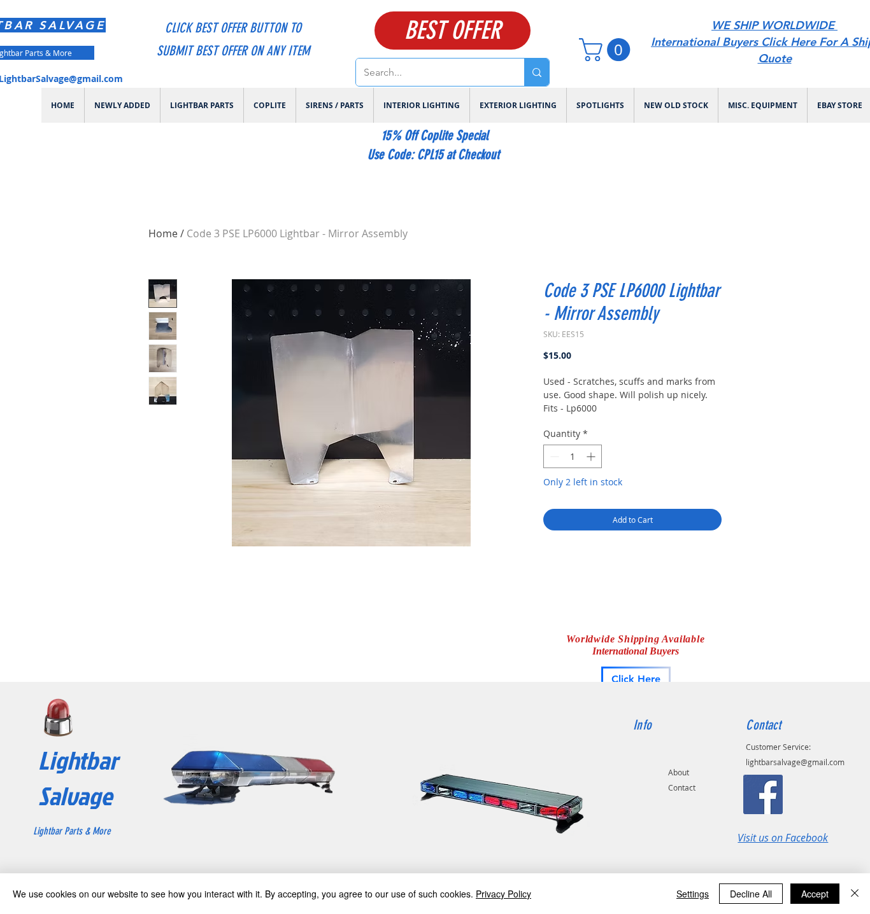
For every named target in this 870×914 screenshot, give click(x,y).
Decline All (751, 893)
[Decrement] (553, 456)
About (678, 772)
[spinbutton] (572, 456)
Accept (815, 893)
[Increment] (592, 456)
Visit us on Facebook (783, 838)
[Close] (854, 893)
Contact (681, 787)
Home (163, 233)
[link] (607, 49)
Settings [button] (692, 893)
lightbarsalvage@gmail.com (795, 762)
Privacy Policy (503, 893)
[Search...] (536, 72)
